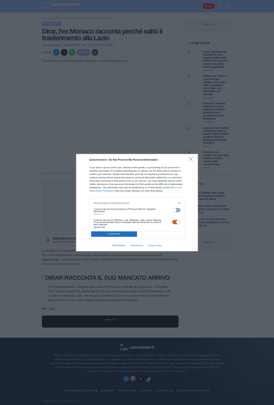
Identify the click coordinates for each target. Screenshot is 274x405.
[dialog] (137, 202)
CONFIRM (114, 234)
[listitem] (137, 203)
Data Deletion (119, 245)
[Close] (192, 160)
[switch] (176, 210)
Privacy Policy (155, 245)
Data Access (137, 245)
